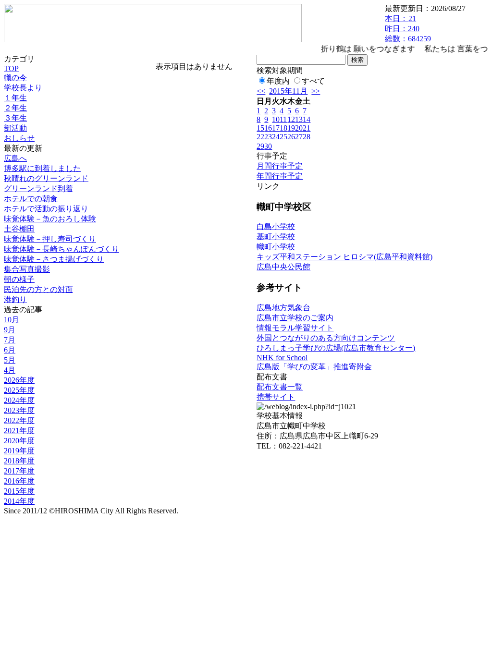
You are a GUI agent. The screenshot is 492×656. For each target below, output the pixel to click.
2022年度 (19, 420)
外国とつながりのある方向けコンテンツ (326, 338)
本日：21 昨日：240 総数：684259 (408, 28)
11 (283, 119)
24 (276, 137)
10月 (11, 320)
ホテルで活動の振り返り (46, 209)
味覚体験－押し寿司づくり (50, 239)
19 (291, 128)
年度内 (278, 81)
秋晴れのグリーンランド (46, 178)
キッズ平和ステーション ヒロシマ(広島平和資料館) (344, 257)
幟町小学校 (276, 247)
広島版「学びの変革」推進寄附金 (314, 367)
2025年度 (19, 390)
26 (291, 137)
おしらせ (19, 138)
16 (268, 128)
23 (268, 137)
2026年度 (19, 380)
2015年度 (19, 491)
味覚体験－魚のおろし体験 (50, 219)
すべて (313, 81)
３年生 (15, 118)
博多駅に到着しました (42, 168)
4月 (9, 370)
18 (283, 128)
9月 (9, 330)
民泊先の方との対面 (38, 289)
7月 (9, 340)
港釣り (15, 299)
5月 (9, 360)
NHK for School (282, 357)
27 (299, 137)
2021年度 (19, 430)
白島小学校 (276, 226)
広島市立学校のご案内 (295, 318)
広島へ (15, 158)
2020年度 (19, 441)
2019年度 (19, 451)
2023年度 (19, 410)
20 (299, 128)
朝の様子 (19, 279)
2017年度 (19, 471)
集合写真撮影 (27, 269)
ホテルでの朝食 (31, 198)
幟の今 (15, 77)
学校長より (23, 88)
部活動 (15, 128)
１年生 (15, 98)
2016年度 (19, 481)
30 (268, 146)
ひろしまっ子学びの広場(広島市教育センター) (336, 348)
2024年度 (19, 400)
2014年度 (19, 501)
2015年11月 (288, 91)
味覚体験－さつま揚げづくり (54, 259)
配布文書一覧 (280, 387)
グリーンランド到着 (38, 188)
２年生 (15, 108)
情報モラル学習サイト (295, 328)
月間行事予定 (280, 166)
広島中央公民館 (283, 267)
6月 (9, 350)
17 (276, 128)
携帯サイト (276, 397)
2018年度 (19, 461)
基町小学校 (276, 236)
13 (299, 119)
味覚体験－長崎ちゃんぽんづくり (61, 249)
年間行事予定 (280, 176)
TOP (11, 68)
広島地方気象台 (283, 308)
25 (283, 137)
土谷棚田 (19, 229)
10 (276, 119)
